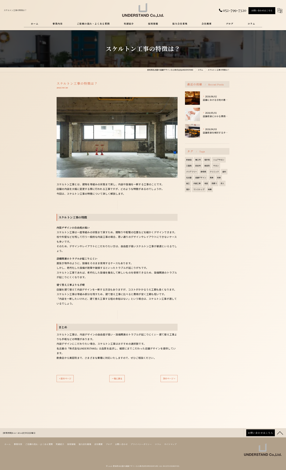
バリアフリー (191, 171)
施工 (188, 183)
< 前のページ (65, 378)
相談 (206, 183)
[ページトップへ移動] (280, 433)
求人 (222, 183)
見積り (214, 183)
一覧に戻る (117, 378)
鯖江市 (198, 159)
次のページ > (169, 378)
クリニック (214, 171)
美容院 (207, 165)
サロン (216, 165)
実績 (211, 177)
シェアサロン (218, 159)
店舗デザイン (200, 177)
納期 (210, 189)
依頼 (219, 177)
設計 (188, 189)
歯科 (224, 171)
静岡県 (203, 171)
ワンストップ (198, 189)
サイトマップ (170, 444)
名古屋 (189, 177)
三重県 (189, 165)
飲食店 (189, 159)
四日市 (198, 165)
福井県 (207, 159)
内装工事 (197, 183)
